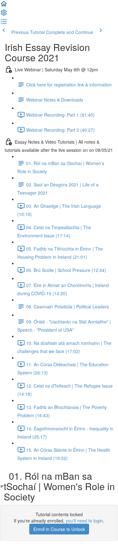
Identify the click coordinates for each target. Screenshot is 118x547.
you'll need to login (84, 520)
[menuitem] (4, 14)
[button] (4, 6)
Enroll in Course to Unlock (59, 529)
